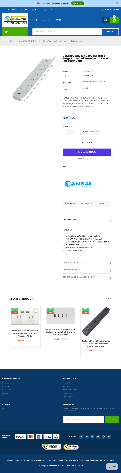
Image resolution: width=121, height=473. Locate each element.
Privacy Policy (67, 393)
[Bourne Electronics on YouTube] (26, 10)
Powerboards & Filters (90, 82)
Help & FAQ (6, 390)
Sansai (102, 82)
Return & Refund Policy (70, 390)
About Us (5, 409)
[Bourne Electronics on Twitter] (8, 10)
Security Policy (68, 396)
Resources (5, 393)
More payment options (87, 159)
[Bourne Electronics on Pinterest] (13, 10)
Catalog (45, 20)
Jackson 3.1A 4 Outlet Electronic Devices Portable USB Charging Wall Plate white (60, 332)
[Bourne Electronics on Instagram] (21, 10)
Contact (57, 20)
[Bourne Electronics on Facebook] (4, 10)
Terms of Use (67, 383)
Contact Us (6, 386)
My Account (6, 383)
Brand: (66, 167)
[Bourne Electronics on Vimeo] (17, 10)
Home (34, 20)
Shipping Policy (68, 386)
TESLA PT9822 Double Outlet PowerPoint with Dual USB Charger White (25, 333)
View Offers (77, 3)
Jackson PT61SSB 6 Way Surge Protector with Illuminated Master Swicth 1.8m (96, 344)
